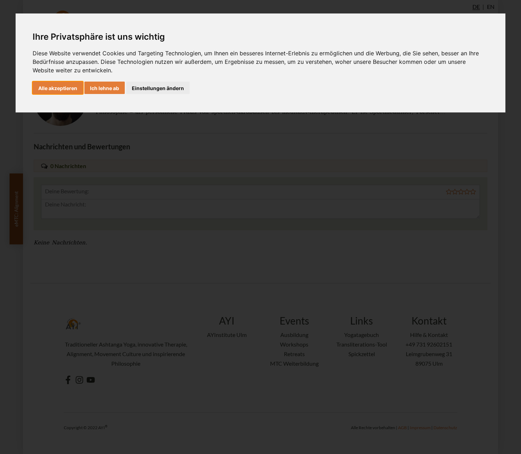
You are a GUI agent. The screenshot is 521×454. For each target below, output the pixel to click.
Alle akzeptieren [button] (57, 88)
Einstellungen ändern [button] (158, 88)
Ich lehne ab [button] (104, 88)
